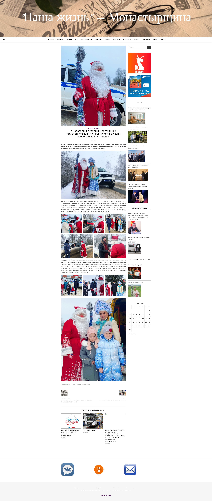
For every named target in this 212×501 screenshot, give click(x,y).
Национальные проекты (83, 40)
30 (149, 326)
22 (146, 322)
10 (130, 318)
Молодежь (127, 40)
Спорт (107, 40)
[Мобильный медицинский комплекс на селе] (134, 247)
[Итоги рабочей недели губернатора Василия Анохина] (137, 137)
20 (139, 322)
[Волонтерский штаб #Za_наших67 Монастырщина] (138, 175)
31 (130, 330)
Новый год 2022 (66, 384)
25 (133, 326)
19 (136, 322)
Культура (99, 40)
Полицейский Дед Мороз (83, 384)
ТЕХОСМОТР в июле (89, 430)
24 (130, 326)
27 (139, 326)
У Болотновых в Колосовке (136, 282)
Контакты (146, 40)
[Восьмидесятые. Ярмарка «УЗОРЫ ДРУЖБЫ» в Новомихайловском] (64, 393)
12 (136, 318)
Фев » (134, 334)
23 (149, 322)
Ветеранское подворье (135, 265)
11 (133, 318)
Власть (136, 40)
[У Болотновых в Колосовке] (134, 290)
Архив (163, 40)
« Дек (130, 334)
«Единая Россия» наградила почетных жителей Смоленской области (137, 186)
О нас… (155, 40)
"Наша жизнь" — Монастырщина (106, 17)
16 (149, 318)
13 (139, 318)
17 (130, 322)
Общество (50, 40)
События (60, 40)
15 (146, 318)
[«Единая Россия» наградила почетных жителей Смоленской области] (138, 196)
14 (143, 318)
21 (143, 322)
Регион (69, 40)
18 (133, 322)
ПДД (74, 384)
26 (136, 326)
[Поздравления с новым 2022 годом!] (122, 393)
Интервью (116, 40)
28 (143, 326)
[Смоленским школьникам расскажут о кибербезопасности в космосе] (136, 118)
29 (146, 326)
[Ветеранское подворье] (134, 273)
